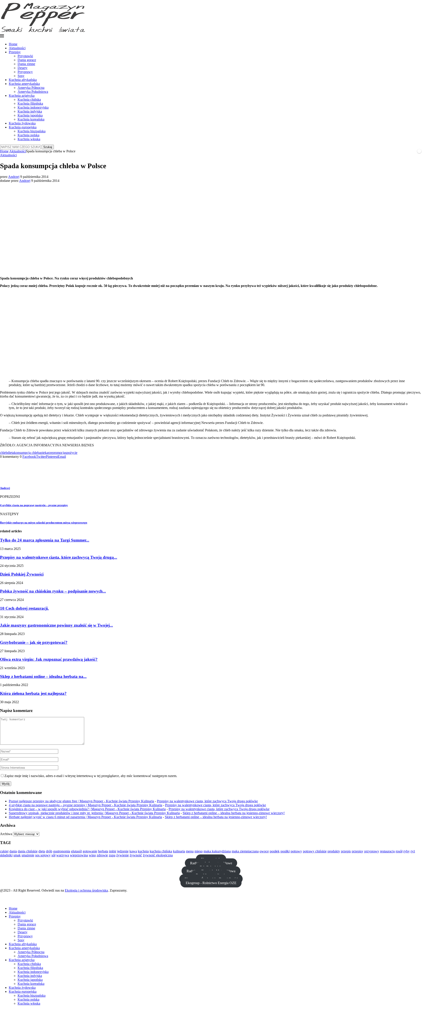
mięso (199, 851)
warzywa (62, 855)
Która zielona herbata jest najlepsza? (33, 693)
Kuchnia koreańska (31, 119)
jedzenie (123, 851)
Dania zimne (26, 64)
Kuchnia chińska (29, 99)
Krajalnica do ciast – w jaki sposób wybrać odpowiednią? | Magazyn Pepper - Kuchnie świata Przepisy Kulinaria (87, 809)
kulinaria (179, 851)
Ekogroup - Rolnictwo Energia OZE (211, 883)
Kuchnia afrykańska (23, 80)
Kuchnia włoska (29, 139)
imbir (112, 851)
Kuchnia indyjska (30, 111)
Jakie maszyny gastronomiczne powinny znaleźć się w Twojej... (56, 625)
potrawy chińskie (315, 851)
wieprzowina (79, 855)
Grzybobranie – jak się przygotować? (33, 642)
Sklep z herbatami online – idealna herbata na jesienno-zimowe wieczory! (234, 813)
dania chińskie (28, 851)
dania (13, 851)
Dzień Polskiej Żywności (22, 574)
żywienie (122, 855)
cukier (4, 851)
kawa (133, 851)
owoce (264, 851)
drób (49, 851)
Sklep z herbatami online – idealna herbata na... (43, 676)
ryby (406, 851)
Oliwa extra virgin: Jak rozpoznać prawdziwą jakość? (49, 659)
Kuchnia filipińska (30, 103)
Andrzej (13, 177)
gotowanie (90, 851)
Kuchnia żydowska (22, 123)
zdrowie (102, 855)
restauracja (387, 851)
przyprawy (371, 851)
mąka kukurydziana (217, 851)
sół (53, 855)
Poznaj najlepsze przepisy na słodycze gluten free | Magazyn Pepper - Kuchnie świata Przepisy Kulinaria (81, 801)
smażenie (28, 855)
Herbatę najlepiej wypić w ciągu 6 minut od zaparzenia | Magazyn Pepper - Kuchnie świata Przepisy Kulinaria (85, 817)
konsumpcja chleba (27, 452)
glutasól (76, 851)
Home (13, 44)
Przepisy (15, 52)
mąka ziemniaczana (245, 851)
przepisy (357, 851)
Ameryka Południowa (33, 91)
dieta (10, 452)
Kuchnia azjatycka (22, 95)
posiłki (285, 851)
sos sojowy (43, 855)
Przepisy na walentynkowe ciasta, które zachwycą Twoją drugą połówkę (207, 801)
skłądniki (6, 855)
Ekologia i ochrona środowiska (86, 890)
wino (92, 855)
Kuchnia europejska (22, 127)
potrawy (296, 851)
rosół (399, 851)
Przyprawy (25, 72)
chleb (3, 452)
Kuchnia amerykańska (24, 84)
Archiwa (6, 834)
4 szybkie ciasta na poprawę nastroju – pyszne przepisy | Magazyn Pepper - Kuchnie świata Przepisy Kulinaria (85, 805)
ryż (413, 851)
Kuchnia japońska (30, 115)
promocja (58, 452)
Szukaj (47, 147)
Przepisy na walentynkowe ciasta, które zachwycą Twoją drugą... (58, 557)
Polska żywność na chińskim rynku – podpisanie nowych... (53, 591)
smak (17, 855)
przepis (346, 851)
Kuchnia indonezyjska (33, 107)
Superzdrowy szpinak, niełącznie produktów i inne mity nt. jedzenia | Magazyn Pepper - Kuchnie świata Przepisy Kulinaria (94, 813)
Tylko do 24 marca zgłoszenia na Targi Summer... (44, 540)
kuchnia (143, 851)
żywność (136, 855)
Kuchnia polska (28, 135)
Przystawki (25, 56)
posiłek (275, 851)
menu (190, 851)
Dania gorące (27, 60)
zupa (112, 855)
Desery (22, 68)
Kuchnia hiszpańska (31, 131)
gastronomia (61, 851)
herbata (103, 851)
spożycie (71, 452)
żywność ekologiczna (158, 855)
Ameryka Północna (31, 87)
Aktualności (17, 48)
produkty (333, 851)
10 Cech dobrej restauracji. (24, 608)
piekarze (46, 452)
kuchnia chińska (161, 851)
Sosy (21, 76)
